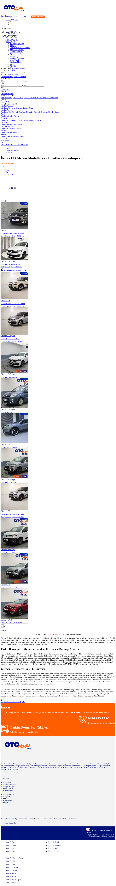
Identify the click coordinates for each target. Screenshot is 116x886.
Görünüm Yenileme (17, 58)
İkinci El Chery (10, 851)
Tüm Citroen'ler (15, 44)
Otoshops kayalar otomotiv (51, 112)
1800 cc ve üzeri (52, 98)
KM (6, 172)
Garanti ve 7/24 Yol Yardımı (20, 48)
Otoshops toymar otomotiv (11, 128)
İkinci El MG (10, 861)
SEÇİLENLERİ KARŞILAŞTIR (13, 702)
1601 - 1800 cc (40, 98)
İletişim (12, 70)
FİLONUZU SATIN (11, 37)
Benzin (3, 90)
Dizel (8, 90)
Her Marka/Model (16, 52)
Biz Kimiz (13, 66)
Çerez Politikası (110, 838)
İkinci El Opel (10, 864)
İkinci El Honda (53, 842)
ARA (24, 17)
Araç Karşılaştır (8, 787)
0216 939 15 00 (99, 718)
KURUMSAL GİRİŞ (38, 17)
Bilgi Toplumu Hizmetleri (96, 834)
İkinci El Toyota (11, 877)
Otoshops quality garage (10, 116)
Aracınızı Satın (8, 795)
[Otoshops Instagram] (99, 17)
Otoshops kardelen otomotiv (11, 124)
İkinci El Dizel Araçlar (13, 830)
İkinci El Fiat (52, 836)
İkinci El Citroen (54, 830)
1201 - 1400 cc (18, 98)
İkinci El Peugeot (11, 867)
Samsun (4, 134)
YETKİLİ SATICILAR (11, 74)
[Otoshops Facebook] (104, 17)
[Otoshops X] (108, 17)
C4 (11, 54)
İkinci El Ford (53, 839)
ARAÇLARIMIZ (10, 33)
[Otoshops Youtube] (113, 17)
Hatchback (5, 77)
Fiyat (7, 170)
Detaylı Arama (6, 16)
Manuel (10, 94)
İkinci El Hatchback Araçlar (15, 836)
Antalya (4, 114)
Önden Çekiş (5, 102)
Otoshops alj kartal (8, 108)
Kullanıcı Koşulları (108, 836)
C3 (11, 50)
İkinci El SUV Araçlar (13, 839)
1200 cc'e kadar (6, 98)
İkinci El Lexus (53, 851)
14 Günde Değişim (17, 50)
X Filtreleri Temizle (8, 163)
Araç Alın (6, 797)
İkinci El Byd (10, 848)
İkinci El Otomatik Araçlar (14, 833)
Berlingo (13, 46)
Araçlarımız (7, 783)
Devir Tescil (14, 60)
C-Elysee (13, 62)
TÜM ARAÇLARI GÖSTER (11, 32)
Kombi (16, 77)
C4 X (12, 58)
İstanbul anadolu (7, 106)
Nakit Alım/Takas (16, 54)
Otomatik (4, 94)
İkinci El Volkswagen (13, 880)
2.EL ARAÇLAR (11, 20)
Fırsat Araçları (8, 789)
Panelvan (22, 77)
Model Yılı (9, 174)
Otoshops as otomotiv (9, 120)
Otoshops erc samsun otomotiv (12, 136)
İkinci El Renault (11, 870)
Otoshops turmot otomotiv (25, 108)
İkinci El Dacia (53, 833)
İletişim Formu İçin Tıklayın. (29, 727)
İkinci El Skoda (11, 873)
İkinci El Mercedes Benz (14, 858)
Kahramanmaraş (7, 126)
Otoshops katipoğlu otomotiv (30, 112)
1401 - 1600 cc (29, 98)
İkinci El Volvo (10, 883)
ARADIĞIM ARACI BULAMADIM (14, 145)
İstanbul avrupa (6, 110)
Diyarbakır (5, 122)
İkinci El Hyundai (54, 845)
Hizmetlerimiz (8, 791)
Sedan (11, 77)
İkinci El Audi (10, 842)
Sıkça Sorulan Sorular (18, 68)
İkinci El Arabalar (11, 40)
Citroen (8, 42)
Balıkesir (4, 118)
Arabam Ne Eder (9, 785)
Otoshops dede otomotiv (10, 132)
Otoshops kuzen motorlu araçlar (30, 120)
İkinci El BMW (11, 845)
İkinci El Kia (52, 848)
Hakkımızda (7, 801)
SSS (4, 799)
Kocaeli (3, 130)
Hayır (7, 141)
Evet (2, 141)
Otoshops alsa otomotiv (10, 112)
